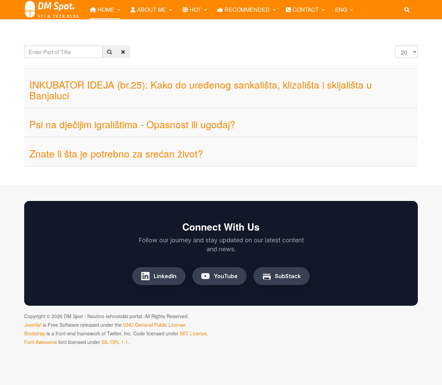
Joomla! (32, 324)
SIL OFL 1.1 (115, 341)
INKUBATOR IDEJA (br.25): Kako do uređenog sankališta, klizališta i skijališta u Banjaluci (200, 90)
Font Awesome (40, 341)
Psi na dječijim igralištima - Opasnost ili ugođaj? (132, 124)
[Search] (110, 51)
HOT (196, 9)
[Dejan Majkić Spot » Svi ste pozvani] (51, 9)
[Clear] (123, 51)
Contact (306, 9)
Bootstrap (34, 333)
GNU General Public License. (155, 324)
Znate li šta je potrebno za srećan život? (116, 153)
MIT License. (194, 333)
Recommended (247, 9)
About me (152, 9)
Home (107, 9)
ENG (341, 9)
